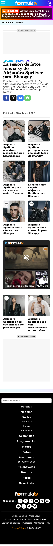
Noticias (26, 412)
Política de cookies (37, 519)
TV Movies (26, 430)
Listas (26, 426)
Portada (26, 406)
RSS (48, 523)
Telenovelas (26, 467)
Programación (26, 441)
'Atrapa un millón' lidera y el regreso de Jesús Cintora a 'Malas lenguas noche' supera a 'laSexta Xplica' (26, 13)
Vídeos (26, 446)
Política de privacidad (15, 519)
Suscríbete (26, 483)
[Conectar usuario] (50, 3)
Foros (27, 477)
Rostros (26, 472)
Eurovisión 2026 (26, 461)
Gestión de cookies (10, 523)
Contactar (39, 523)
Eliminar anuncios (27, 30)
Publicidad (27, 523)
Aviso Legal (34, 516)
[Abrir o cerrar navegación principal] (3, 3)
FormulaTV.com (19, 528)
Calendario (26, 421)
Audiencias (26, 436)
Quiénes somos (19, 516)
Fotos (19, 22)
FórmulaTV (8, 22)
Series (26, 417)
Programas (26, 457)
